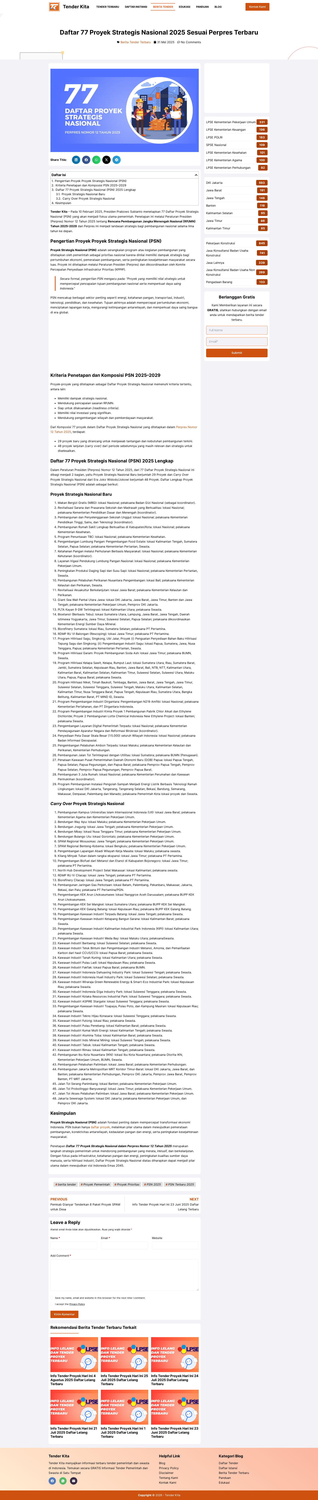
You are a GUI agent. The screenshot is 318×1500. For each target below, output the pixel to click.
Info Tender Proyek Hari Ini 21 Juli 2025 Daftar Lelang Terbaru (73, 1432)
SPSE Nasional (216, 145)
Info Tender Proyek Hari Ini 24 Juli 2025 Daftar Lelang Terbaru (174, 1380)
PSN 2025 (154, 1184)
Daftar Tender (228, 1463)
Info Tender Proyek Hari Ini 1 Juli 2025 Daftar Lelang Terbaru (123, 1432)
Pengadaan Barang (219, 282)
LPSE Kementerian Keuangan (226, 129)
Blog (218, 6)
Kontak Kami (257, 6)
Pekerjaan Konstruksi (220, 243)
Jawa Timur (214, 221)
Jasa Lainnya (215, 262)
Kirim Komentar (64, 1314)
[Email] (73, 1481)
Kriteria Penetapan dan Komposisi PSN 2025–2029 (91, 185)
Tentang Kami (168, 1478)
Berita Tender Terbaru (136, 42)
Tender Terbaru (107, 6)
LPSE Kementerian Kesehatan (226, 152)
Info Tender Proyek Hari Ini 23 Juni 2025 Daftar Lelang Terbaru (174, 1432)
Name (55, 1238)
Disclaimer (166, 1473)
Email (105, 1238)
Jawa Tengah (215, 198)
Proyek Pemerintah (96, 1184)
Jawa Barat (214, 190)
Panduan (202, 6)
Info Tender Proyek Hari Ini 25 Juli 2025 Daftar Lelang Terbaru (124, 1380)
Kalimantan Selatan (219, 213)
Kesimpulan (63, 202)
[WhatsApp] (63, 1481)
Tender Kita (76, 6)
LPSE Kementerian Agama (224, 160)
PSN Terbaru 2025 (181, 1184)
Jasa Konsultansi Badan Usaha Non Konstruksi (230, 272)
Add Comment (60, 1255)
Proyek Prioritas (128, 1184)
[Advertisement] (124, 345)
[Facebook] (52, 1481)
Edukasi (184, 6)
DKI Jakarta (214, 183)
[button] (76, 160)
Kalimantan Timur (218, 228)
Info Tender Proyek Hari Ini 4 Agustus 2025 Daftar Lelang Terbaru (73, 1380)
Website (157, 1238)
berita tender (67, 1184)
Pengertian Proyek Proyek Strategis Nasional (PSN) (91, 180)
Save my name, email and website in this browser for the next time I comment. (100, 1297)
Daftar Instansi (136, 6)
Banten (211, 205)
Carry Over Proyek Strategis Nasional (89, 198)
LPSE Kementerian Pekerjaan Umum (231, 122)
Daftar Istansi (228, 1468)
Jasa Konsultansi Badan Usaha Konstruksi (227, 253)
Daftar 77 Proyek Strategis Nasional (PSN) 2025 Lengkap (96, 189)
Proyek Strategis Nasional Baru (83, 194)
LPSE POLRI (214, 137)
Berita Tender (163, 6)
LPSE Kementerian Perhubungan (228, 167)
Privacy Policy (77, 1304)
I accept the (70, 1304)
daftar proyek (100, 1127)
